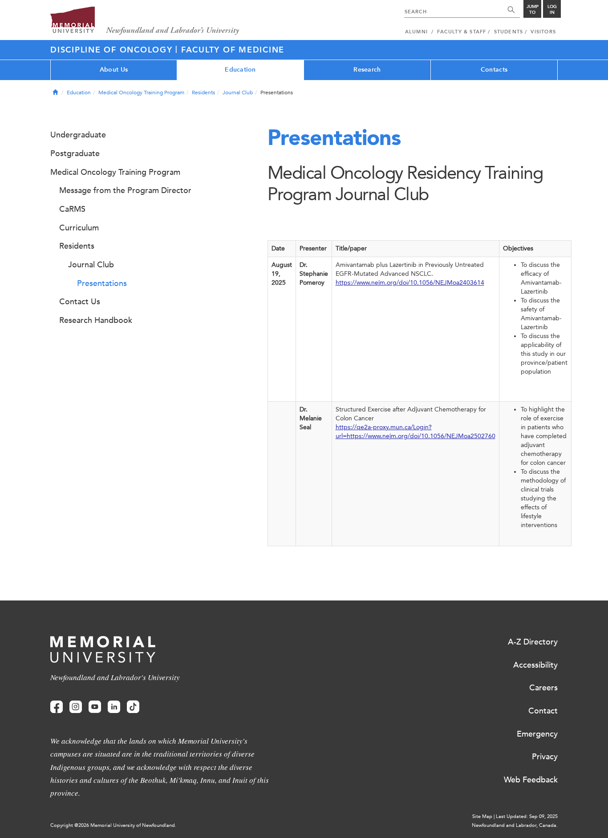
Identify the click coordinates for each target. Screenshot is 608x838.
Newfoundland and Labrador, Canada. (515, 825)
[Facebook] (56, 707)
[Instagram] (75, 707)
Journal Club (238, 92)
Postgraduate (75, 153)
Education (240, 69)
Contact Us (79, 301)
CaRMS (72, 209)
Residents (203, 92)
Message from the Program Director (125, 190)
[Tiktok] (133, 707)
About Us (114, 69)
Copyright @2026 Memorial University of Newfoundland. (113, 825)
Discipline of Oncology (112, 50)
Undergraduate (78, 135)
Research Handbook (95, 320)
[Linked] (114, 707)
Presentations (102, 283)
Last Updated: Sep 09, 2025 (527, 816)
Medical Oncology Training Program (141, 92)
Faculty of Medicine (232, 50)
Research (367, 69)
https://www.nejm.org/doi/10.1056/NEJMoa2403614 (410, 282)
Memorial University (144, 21)
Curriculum (79, 228)
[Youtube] (95, 707)
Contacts (494, 69)
